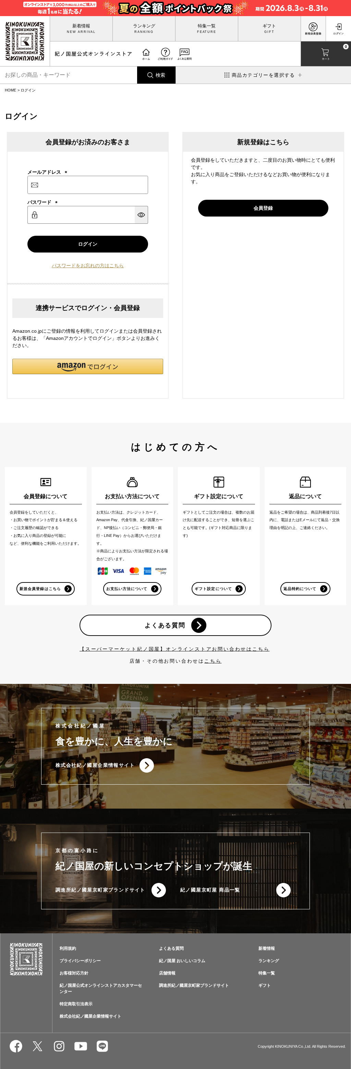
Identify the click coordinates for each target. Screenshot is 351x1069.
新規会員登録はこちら (40, 589)
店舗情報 (167, 973)
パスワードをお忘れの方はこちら (88, 265)
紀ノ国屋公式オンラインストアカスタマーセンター (101, 988)
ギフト (269, 26)
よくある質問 (165, 625)
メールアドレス (47, 172)
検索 (160, 75)
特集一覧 (207, 26)
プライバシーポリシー (80, 960)
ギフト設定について (213, 589)
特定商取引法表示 (76, 1004)
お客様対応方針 (74, 973)
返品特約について (299, 589)
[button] (87, 366)
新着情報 (81, 26)
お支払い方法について (127, 589)
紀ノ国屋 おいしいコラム (182, 960)
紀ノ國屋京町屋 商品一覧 (210, 890)
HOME (10, 90)
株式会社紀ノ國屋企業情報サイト (95, 765)
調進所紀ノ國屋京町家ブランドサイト (100, 890)
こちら (212, 661)
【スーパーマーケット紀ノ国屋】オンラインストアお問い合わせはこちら (174, 649)
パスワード (42, 202)
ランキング (144, 26)
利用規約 (68, 948)
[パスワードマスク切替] (141, 215)
